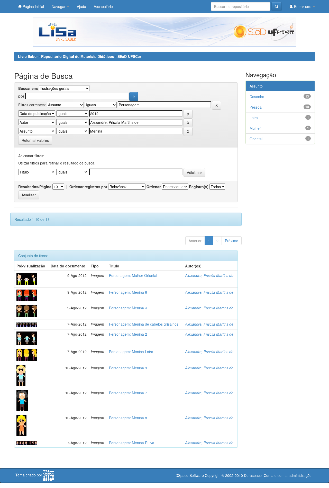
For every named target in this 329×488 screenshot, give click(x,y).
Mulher (255, 128)
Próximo (231, 240)
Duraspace (253, 475)
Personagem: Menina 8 (128, 417)
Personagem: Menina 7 (128, 392)
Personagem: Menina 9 (128, 367)
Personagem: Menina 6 (128, 292)
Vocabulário (103, 6)
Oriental (256, 138)
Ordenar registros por (88, 186)
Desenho (257, 96)
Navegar (59, 6)
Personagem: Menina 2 (128, 334)
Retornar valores (35, 140)
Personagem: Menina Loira (131, 351)
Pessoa (256, 107)
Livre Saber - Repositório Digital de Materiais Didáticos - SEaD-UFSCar (79, 56)
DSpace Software (190, 475)
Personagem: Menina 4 (128, 307)
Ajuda (81, 6)
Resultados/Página (34, 186)
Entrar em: (302, 6)
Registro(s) (198, 186)
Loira (254, 117)
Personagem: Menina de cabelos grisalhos (143, 324)
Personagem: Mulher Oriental (133, 275)
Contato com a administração (288, 475)
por (21, 96)
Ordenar (154, 186)
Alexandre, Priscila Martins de (209, 275)
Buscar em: (28, 88)
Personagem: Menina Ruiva (131, 442)
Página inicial (33, 6)
